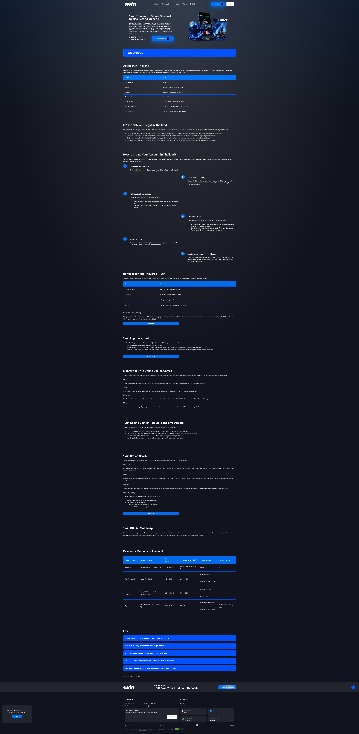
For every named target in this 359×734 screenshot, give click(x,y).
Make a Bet (151, 514)
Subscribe (172, 716)
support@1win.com (150, 703)
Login (230, 4)
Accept (17, 716)
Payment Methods (189, 4)
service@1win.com (149, 706)
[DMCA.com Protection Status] (179, 729)
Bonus (177, 4)
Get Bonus (151, 324)
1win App (155, 4)
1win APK (192, 533)
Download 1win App (227, 687)
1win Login (151, 356)
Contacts (183, 703)
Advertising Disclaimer (151, 730)
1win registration (141, 170)
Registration (166, 4)
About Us (183, 706)
